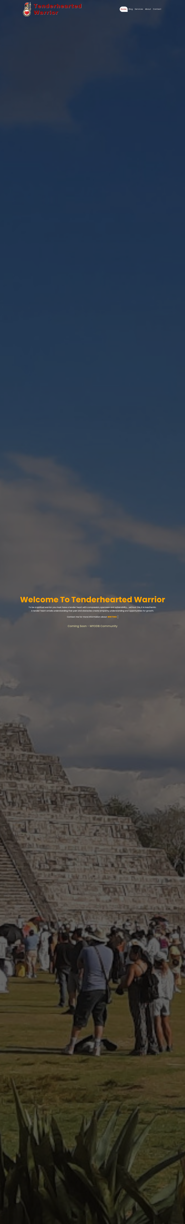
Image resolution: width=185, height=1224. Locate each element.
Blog (131, 9)
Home (124, 9)
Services (139, 9)
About (148, 9)
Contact (157, 9)
